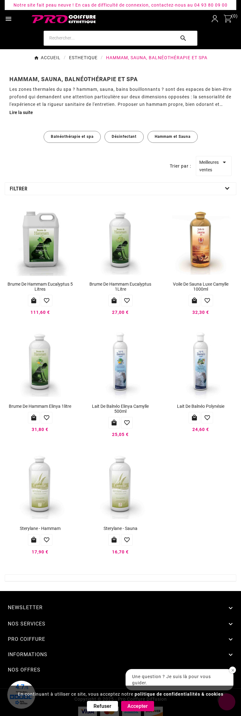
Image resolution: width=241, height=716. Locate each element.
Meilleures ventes (213, 165)
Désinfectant (124, 136)
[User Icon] (215, 19)
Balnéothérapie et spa (72, 136)
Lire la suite (21, 112)
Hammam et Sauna (172, 136)
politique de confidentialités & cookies (179, 694)
